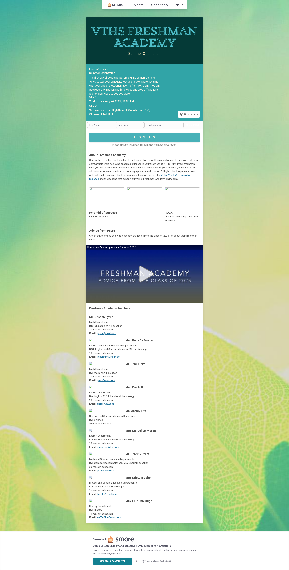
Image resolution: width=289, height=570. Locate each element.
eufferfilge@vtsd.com (109, 517)
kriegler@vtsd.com (107, 494)
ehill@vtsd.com (105, 403)
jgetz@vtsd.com (106, 380)
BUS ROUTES (144, 137)
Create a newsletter (112, 561)
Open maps (188, 114)
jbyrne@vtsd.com (106, 333)
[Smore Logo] (115, 4)
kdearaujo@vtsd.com (108, 356)
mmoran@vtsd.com (108, 447)
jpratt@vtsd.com (106, 470)
